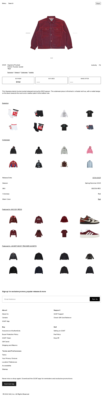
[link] (13, 113)
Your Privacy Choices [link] (9, 358)
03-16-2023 (97, 178)
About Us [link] (5, 314)
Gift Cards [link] (5, 341)
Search (10, 3)
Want (98, 3)
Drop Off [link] (56, 338)
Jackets (31, 72)
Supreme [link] (5, 103)
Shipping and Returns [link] (9, 345)
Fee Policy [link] (57, 334)
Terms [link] (4, 355)
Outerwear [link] (6, 140)
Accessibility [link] (6, 365)
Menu (4, 3)
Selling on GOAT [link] (59, 331)
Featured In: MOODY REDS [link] (12, 209)
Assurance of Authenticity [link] (11, 331)
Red (99, 199)
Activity (94, 65)
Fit (100, 65)
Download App (9, 384)
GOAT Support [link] (58, 314)
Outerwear (24, 72)
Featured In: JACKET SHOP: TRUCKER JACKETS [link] (19, 246)
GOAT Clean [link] (6, 338)
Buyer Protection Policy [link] (10, 334)
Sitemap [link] (5, 369)
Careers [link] (5, 317)
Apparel (17, 72)
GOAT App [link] (5, 321)
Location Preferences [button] (9, 362)
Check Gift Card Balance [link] (62, 317)
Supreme (10, 72)
